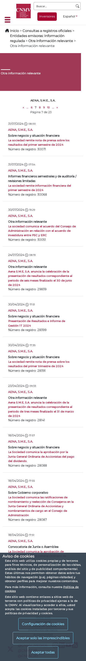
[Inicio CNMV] (23, 11)
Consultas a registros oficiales (47, 31)
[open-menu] (9, 20)
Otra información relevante (50, 41)
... (27, 107)
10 (48, 107)
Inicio (14, 31)
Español (69, 16)
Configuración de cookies (43, 624)
